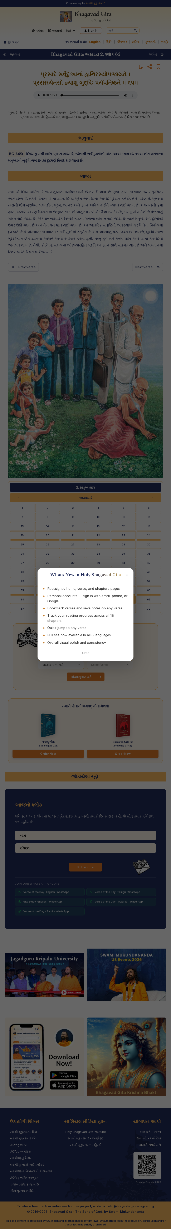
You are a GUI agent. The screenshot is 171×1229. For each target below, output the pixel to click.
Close (85, 653)
